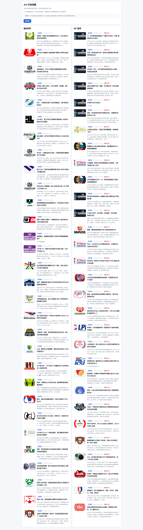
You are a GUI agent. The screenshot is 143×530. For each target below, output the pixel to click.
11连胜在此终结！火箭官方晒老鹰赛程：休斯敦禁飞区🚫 (102, 131)
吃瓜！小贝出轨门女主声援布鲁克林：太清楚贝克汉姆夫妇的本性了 (102, 245)
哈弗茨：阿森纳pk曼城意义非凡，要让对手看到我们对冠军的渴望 (102, 475)
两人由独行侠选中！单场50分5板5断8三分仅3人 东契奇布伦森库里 (52, 317)
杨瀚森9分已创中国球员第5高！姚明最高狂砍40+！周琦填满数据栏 (103, 148)
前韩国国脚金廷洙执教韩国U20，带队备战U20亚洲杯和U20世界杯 (53, 204)
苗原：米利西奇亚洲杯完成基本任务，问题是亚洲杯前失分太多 (102, 114)
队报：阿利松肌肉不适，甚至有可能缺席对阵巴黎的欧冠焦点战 (102, 54)
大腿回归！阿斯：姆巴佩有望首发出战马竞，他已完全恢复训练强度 (52, 334)
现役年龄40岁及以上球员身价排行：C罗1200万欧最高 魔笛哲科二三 (103, 312)
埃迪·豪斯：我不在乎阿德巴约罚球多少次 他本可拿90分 (53, 137)
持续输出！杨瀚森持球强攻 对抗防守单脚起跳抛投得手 (52, 238)
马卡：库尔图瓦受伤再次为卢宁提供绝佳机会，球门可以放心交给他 (102, 458)
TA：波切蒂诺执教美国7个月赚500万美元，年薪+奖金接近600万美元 (103, 37)
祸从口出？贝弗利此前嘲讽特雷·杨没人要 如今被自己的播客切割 (53, 171)
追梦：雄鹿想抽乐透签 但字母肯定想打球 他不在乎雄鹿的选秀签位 (53, 283)
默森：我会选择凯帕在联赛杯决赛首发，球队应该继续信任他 (102, 295)
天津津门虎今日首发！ (94, 103)
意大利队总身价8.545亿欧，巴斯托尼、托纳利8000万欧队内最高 (53, 417)
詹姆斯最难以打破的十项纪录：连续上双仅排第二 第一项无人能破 (102, 442)
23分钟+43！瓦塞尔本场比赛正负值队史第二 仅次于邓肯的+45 (52, 250)
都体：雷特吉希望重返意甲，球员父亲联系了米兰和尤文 (52, 400)
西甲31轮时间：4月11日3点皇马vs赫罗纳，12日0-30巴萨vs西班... (103, 425)
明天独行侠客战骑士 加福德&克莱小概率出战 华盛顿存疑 (103, 198)
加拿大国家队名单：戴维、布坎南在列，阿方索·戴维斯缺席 (103, 87)
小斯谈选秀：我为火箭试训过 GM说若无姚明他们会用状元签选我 (103, 346)
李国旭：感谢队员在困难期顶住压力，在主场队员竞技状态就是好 (52, 37)
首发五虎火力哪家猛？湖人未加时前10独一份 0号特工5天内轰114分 (53, 187)
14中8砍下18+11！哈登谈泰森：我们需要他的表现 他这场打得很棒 (52, 434)
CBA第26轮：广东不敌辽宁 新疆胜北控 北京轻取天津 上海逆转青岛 (53, 367)
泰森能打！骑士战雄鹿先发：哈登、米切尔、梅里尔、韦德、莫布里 (102, 492)
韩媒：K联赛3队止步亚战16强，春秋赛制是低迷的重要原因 (52, 384)
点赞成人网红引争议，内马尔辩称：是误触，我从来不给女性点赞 (52, 87)
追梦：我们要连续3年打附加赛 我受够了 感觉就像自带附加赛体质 (52, 450)
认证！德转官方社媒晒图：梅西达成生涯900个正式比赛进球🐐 (53, 350)
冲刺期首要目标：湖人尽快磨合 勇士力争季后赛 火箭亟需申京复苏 (53, 300)
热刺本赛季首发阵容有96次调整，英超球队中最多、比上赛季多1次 (102, 508)
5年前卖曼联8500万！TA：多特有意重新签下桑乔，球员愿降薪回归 (103, 181)
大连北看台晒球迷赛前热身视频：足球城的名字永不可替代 (102, 279)
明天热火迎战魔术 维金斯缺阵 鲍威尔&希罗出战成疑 (52, 54)
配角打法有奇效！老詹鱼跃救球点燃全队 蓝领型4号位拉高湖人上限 (53, 484)
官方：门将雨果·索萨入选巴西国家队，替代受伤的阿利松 (52, 104)
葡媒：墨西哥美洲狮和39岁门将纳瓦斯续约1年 (101, 230)
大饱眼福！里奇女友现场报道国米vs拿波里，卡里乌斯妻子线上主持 (102, 164)
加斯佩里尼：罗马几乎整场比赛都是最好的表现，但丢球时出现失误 (52, 70)
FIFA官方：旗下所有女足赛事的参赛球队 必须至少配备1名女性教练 (52, 121)
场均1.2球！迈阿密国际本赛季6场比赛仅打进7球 (52, 499)
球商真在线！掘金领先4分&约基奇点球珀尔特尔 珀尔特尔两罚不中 (103, 362)
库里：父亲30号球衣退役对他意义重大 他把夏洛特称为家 (103, 391)
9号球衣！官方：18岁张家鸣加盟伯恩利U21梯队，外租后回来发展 (103, 70)
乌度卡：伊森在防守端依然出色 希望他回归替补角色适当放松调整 (103, 408)
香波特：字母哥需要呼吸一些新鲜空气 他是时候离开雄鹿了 (103, 329)
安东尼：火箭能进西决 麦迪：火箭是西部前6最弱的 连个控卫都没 (53, 154)
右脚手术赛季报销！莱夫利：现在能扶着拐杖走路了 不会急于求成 (52, 515)
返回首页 (27, 21)
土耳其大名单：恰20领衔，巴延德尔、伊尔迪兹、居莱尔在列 (102, 214)
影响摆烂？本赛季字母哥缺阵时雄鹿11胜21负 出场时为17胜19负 (103, 375)
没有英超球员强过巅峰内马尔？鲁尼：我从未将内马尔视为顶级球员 (52, 267)
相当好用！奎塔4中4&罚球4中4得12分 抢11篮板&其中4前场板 (103, 262)
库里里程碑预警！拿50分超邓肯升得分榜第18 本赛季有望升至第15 (52, 467)
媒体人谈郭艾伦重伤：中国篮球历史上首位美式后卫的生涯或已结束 (52, 221)
